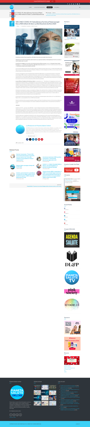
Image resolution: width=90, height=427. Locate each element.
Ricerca (54, 12)
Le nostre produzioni (39, 7)
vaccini (36, 26)
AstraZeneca (24, 26)
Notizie (49, 7)
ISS (64, 370)
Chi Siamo (56, 7)
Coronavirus (29, 26)
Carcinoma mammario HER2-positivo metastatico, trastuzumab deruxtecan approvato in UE (52, 158)
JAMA (65, 371)
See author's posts (31, 135)
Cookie (14, 417)
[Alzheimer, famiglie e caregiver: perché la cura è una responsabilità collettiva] (45, 387)
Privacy (10, 417)
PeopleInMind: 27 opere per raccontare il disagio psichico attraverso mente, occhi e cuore (44, 185)
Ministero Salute (67, 366)
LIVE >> (52, 1)
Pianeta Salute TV (69, 180)
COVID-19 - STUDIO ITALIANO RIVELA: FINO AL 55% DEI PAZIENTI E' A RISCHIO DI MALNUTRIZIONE (52, 166)
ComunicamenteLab (37, 423)
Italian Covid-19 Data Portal (69, 368)
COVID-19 (33, 26)
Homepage (49, 12)
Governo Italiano (67, 365)
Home (30, 7)
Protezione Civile (67, 369)
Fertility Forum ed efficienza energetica (67, 385)
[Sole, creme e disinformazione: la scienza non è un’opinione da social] (52, 392)
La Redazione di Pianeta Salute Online (38, 125)
